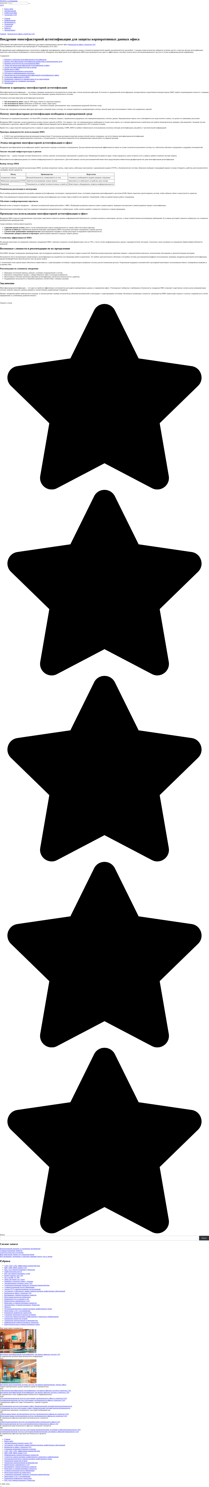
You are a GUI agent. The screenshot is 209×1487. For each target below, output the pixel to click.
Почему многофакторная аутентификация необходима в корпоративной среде (33, 61)
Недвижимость (10, 22)
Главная (7, 18)
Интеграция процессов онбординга (17, 1297)
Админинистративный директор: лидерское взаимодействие (27, 1285)
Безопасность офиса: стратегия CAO (81, 44)
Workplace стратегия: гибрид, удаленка (18, 1281)
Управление (8, 24)
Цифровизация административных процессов (21, 1322)
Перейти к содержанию (9, 1)
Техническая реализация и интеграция (18, 71)
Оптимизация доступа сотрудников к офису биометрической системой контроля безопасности (35, 1408)
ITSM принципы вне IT (13, 1272)
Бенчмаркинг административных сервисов (20, 1295)
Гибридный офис (10, 13)
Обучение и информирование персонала (19, 73)
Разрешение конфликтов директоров (18, 1313)
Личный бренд (9, 30)
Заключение (8, 83)
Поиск (2, 1235)
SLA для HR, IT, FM (11, 1277)
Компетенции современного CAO (17, 1301)
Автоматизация (10, 11)
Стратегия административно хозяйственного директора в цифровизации (31, 1317)
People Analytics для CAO (13, 1275)
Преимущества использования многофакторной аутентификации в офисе (31, 75)
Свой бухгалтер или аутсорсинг (12, 1252)
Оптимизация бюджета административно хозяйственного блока (28, 1309)
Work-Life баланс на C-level (14, 1279)
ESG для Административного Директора (19, 1270)
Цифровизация (9, 20)
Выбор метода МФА (11, 69)
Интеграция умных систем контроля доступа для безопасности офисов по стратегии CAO (33, 1416)
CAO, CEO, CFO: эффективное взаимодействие (22, 1266)
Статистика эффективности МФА (16, 77)
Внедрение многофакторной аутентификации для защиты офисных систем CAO (30, 1354)
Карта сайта (8, 9)
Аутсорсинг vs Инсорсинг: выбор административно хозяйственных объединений (34, 1291)
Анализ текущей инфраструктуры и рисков (20, 67)
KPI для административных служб (17, 1273)
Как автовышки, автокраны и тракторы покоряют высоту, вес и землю (26, 1256)
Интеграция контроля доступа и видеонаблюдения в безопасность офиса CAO (29, 1424)
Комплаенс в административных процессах (20, 1303)
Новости (7, 28)
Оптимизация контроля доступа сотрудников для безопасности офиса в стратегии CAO (32, 1400)
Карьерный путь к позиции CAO (16, 1299)
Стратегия (8, 26)
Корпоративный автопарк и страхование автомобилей (20, 1249)
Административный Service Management (19, 1287)
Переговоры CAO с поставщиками (17, 1311)
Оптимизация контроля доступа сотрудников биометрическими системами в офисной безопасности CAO (39, 1432)
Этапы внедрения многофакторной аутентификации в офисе (27, 65)
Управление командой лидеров (15, 1318)
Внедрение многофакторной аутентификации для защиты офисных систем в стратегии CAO (34, 1392)
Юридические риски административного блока (22, 1324)
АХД (2, 5)
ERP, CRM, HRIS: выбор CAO (15, 1268)
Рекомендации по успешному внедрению (19, 81)
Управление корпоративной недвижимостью (21, 1320)
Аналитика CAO (10, 15)
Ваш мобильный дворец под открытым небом (17, 1254)
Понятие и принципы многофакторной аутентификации (25, 59)
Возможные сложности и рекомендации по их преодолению (26, 79)
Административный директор (11, 1251)
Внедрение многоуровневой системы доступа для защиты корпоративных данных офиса (33, 1385)
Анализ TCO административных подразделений (22, 1289)
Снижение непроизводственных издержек (20, 1315)
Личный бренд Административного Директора (22, 1305)
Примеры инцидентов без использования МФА (22, 63)
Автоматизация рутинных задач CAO (18, 1283)
